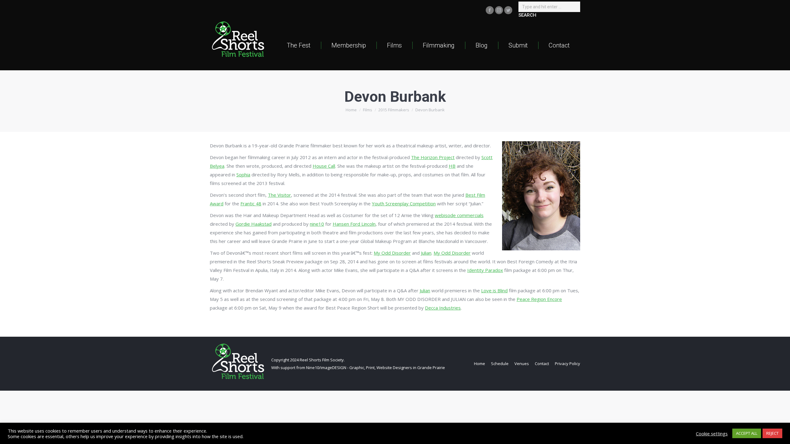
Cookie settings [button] (712, 433)
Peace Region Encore (539, 299)
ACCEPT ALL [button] (746, 433)
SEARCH (527, 15)
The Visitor (279, 195)
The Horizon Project (433, 157)
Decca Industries (443, 308)
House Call (324, 166)
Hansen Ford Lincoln (354, 224)
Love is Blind (494, 290)
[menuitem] (299, 45)
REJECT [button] (772, 433)
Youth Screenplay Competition (404, 203)
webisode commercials (459, 215)
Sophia (243, 174)
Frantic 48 (250, 203)
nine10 (317, 224)
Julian (426, 253)
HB (452, 166)
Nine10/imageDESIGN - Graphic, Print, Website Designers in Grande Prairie (375, 367)
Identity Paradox (485, 270)
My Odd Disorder (392, 253)
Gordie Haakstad (253, 224)
